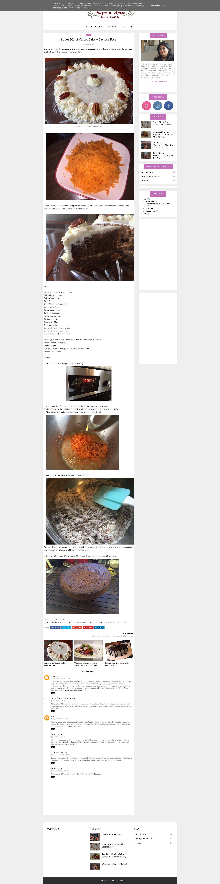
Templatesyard (117, 881)
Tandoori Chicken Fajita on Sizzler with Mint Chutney (86, 664)
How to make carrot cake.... (71, 726)
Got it (164, 6)
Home (89, 27)
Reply (53, 693)
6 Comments (90, 44)
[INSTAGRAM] (157, 105)
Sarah (53, 716)
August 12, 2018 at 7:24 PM (60, 719)
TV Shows (111, 27)
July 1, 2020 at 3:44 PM (59, 737)
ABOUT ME (127, 27)
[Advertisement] (158, 254)
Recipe (88, 35)
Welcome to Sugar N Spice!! (114, 864)
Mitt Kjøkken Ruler (151, 176)
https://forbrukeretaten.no (63, 698)
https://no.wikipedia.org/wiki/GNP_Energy (73, 742)
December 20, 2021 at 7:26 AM (61, 755)
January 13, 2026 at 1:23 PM (60, 771)
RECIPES (99, 27)
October (149, 208)
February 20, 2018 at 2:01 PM (61, 679)
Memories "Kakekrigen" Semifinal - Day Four (164, 145)
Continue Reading (158, 81)
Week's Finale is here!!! (112, 834)
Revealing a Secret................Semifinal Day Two (163, 155)
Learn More (155, 6)
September (151, 211)
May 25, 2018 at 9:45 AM (59, 701)
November (150, 201)
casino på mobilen (59, 753)
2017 (146, 199)
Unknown (55, 676)
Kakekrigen (147, 172)
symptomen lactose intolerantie (74, 690)
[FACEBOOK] (168, 105)
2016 (146, 214)
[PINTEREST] (146, 105)
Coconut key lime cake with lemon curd (116, 664)
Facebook (98, 774)
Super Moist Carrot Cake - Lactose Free (55, 664)
